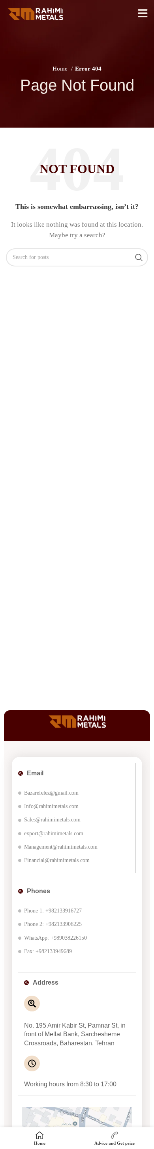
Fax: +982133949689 (48, 951)
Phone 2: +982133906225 (53, 924)
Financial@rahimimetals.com (57, 860)
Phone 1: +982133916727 (53, 911)
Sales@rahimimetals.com (52, 820)
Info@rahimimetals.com (51, 806)
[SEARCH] (139, 257)
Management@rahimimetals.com (61, 847)
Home (61, 68)
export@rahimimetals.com (53, 833)
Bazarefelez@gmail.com (51, 793)
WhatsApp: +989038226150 (55, 938)
